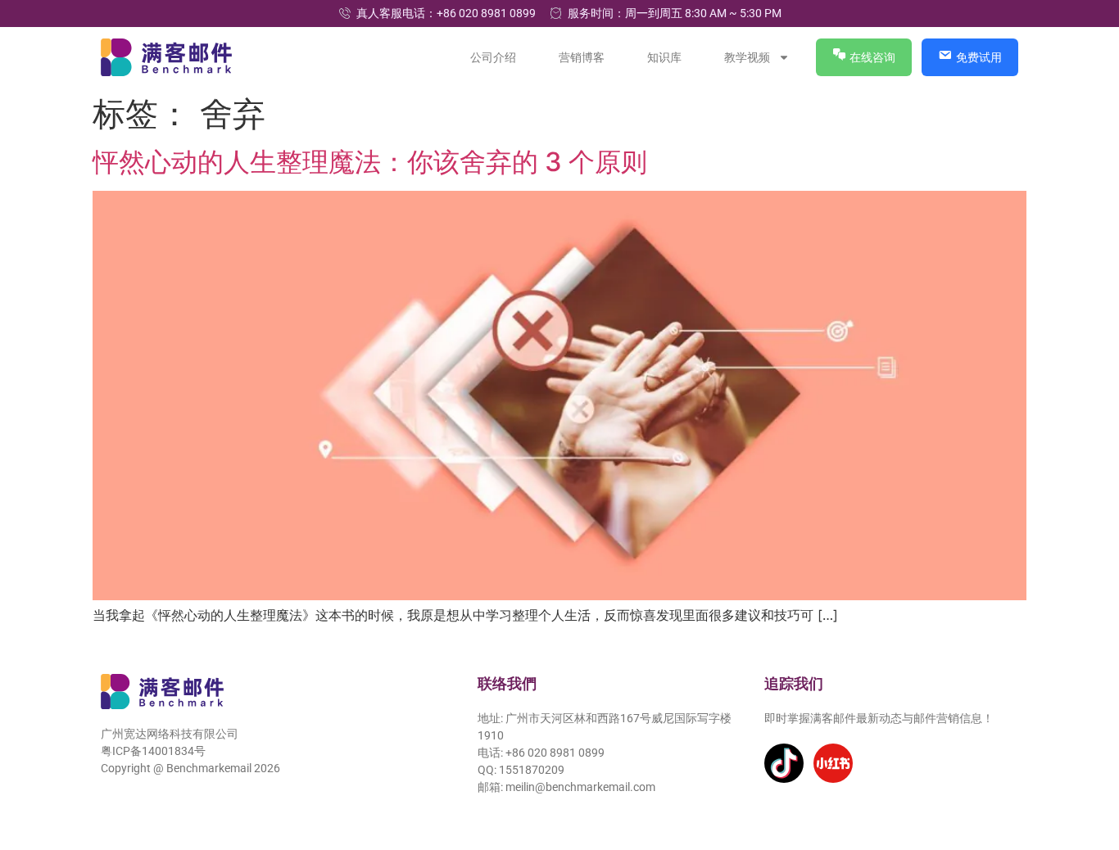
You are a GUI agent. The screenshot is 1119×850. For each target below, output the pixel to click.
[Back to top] (1084, 762)
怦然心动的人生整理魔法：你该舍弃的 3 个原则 (370, 162)
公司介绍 (494, 57)
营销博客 (582, 57)
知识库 (665, 57)
